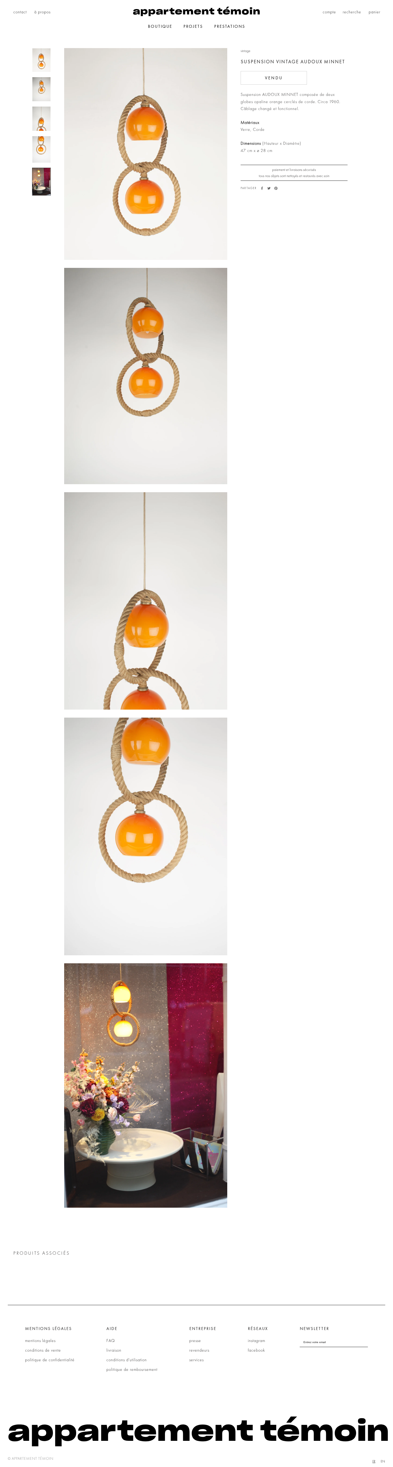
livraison (113, 1350)
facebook (256, 1350)
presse (195, 1340)
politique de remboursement (131, 1369)
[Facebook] (262, 188)
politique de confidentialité (50, 1360)
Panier (374, 12)
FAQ (110, 1340)
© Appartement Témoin (30, 1458)
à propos (42, 12)
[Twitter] (269, 188)
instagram (256, 1340)
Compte (329, 12)
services (196, 1360)
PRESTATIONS (229, 26)
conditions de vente (43, 1350)
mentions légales (40, 1340)
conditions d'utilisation (126, 1360)
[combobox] (374, 1461)
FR (373, 1461)
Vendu (274, 78)
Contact (20, 12)
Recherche (352, 12)
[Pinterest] (276, 188)
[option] (383, 1461)
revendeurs (199, 1350)
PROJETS (193, 26)
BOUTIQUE (160, 26)
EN (383, 1461)
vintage (245, 51)
